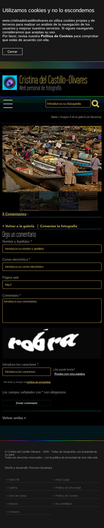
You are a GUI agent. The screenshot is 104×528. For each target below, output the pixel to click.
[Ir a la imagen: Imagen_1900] (88, 201)
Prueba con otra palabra (69, 373)
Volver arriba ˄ (14, 418)
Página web (10, 277)
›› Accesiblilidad (62, 503)
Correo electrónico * (16, 259)
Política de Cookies (57, 36)
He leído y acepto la (27, 382)
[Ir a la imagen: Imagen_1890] (49, 201)
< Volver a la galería (18, 226)
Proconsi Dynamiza (40, 467)
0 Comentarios (14, 214)
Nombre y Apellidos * (17, 241)
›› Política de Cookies (65, 495)
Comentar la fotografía (58, 226)
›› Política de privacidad (67, 487)
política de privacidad (39, 382)
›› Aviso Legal (61, 479)
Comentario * (11, 295)
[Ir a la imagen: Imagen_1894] (68, 201)
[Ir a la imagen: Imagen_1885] (29, 201)
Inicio (54, 116)
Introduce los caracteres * (20, 364)
